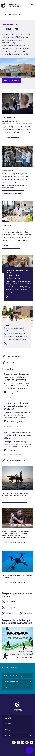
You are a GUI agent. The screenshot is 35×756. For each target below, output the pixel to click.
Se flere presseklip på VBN (18, 460)
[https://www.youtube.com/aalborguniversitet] (22, 742)
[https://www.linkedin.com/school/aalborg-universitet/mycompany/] (27, 742)
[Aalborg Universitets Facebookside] (14, 742)
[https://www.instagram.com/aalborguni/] (18, 742)
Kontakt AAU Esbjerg (11, 80)
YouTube (28, 613)
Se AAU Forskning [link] (10, 246)
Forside (4, 14)
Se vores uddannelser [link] (11, 138)
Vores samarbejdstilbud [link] (12, 193)
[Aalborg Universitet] (10, 5)
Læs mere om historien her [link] (13, 500)
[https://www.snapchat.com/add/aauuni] (31, 742)
